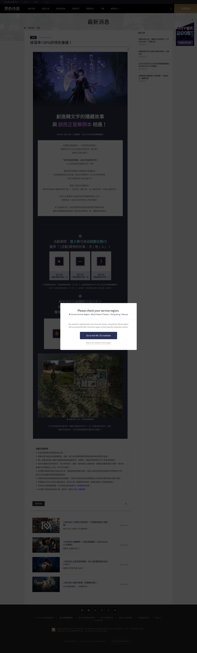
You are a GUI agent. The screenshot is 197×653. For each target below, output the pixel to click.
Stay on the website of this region (98, 342)
